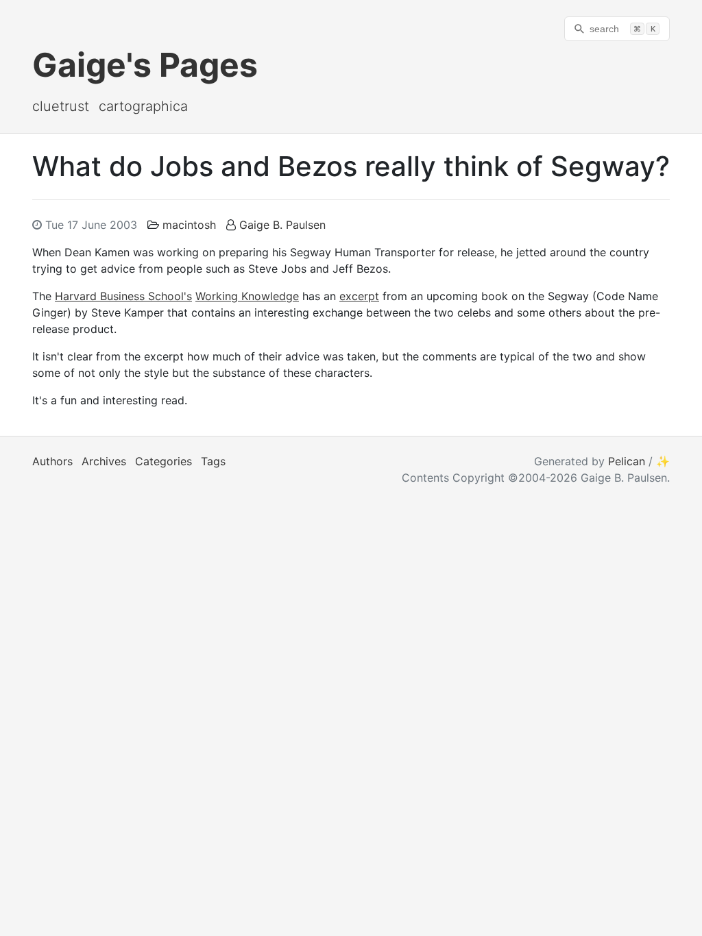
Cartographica (143, 106)
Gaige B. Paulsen (282, 225)
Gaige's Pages (145, 65)
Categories (163, 461)
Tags (213, 461)
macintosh (189, 225)
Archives (104, 461)
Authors (52, 461)
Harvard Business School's (123, 296)
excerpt (359, 296)
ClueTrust (60, 106)
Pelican (626, 461)
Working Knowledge (247, 296)
